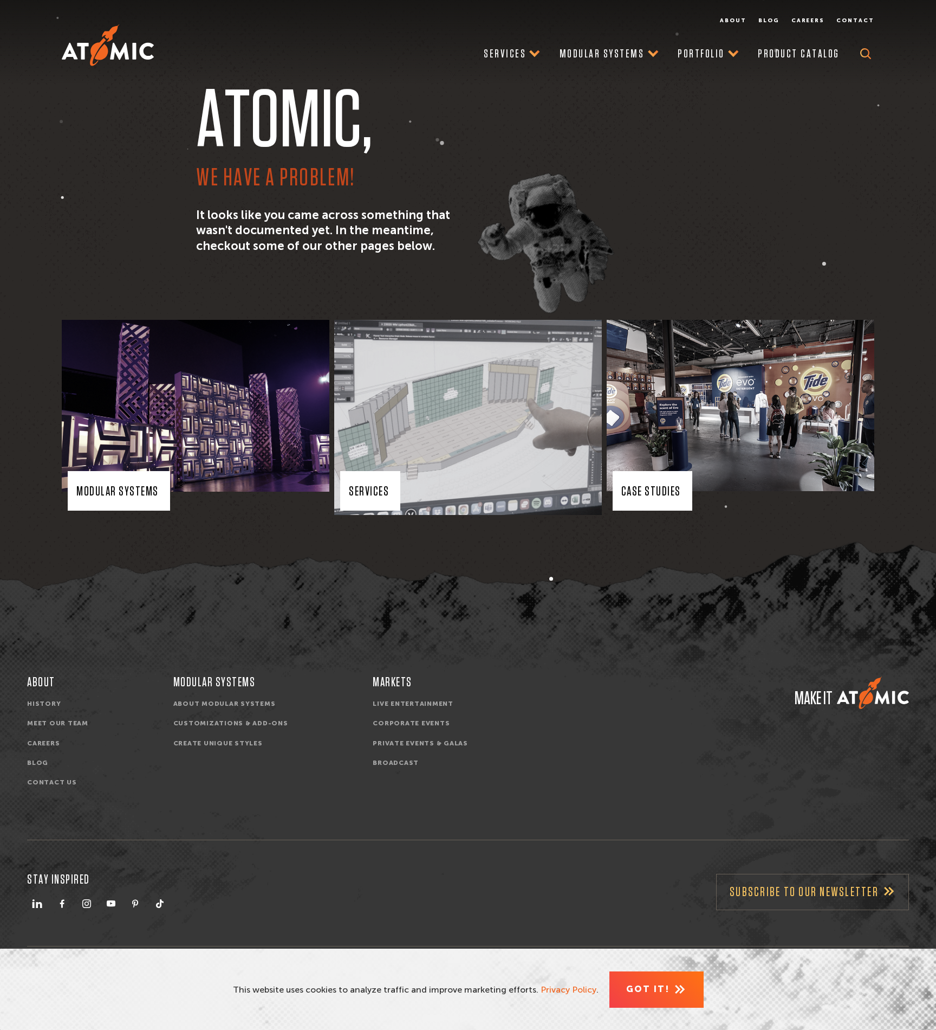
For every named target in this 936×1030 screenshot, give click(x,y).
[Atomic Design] (873, 693)
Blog (768, 20)
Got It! (648, 989)
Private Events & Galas (420, 743)
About (733, 20)
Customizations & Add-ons (230, 723)
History (44, 703)
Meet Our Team (57, 723)
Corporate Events (411, 723)
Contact (855, 20)
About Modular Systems (224, 703)
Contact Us (52, 782)
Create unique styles (218, 743)
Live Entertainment (413, 703)
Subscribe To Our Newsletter (804, 892)
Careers (808, 20)
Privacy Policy (568, 989)
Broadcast (396, 763)
